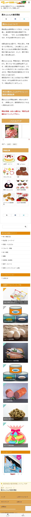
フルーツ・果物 (7, 248)
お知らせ (5, 278)
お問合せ (3, 506)
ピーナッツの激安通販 (8, 203)
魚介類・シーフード (8, 240)
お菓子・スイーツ (7, 164)
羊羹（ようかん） (21, 164)
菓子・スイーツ (7, 264)
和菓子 (14, 144)
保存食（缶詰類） (8, 260)
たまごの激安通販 (9, 339)
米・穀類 (5, 252)
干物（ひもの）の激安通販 (11, 360)
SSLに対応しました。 (10, 302)
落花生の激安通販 (9, 419)
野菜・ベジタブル (8, 244)
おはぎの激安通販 (21, 202)
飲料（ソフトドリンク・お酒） (12, 268)
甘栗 (18, 177)
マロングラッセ (7, 177)
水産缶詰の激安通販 (9, 379)
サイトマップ (5, 501)
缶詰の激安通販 (8, 321)
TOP (15, 484)
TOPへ (23, 515)
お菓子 (9, 144)
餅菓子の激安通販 (21, 189)
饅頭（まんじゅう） (8, 189)
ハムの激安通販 (8, 400)
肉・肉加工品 (7, 236)
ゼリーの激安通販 (9, 445)
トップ (3, 497)
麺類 (4, 256)
